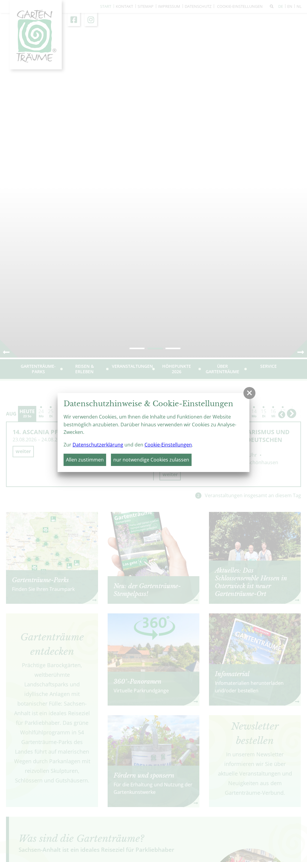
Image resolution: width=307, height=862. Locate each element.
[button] (249, 393)
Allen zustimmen (85, 459)
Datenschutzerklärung (98, 444)
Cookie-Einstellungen (168, 444)
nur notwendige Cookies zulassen (151, 459)
